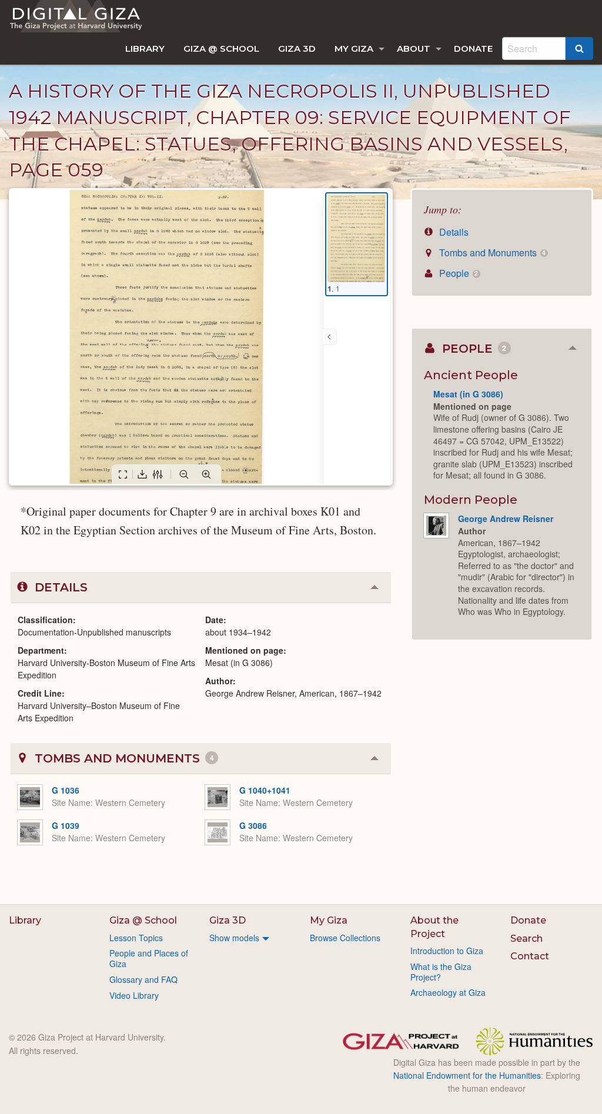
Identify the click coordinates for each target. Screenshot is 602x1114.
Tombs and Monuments (491, 252)
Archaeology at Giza (448, 992)
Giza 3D (297, 48)
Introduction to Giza (446, 950)
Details (453, 232)
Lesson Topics (136, 938)
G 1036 (65, 790)
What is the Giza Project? (440, 972)
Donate (473, 48)
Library (145, 48)
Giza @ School (221, 48)
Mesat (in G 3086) (468, 394)
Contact (529, 956)
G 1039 (65, 825)
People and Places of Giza (148, 958)
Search (526, 938)
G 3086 (253, 825)
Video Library (134, 995)
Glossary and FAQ (143, 979)
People (457, 273)
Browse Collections (345, 938)
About (413, 48)
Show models (234, 937)
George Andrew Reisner (505, 518)
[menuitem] (145, 48)
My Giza (354, 48)
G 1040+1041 (264, 790)
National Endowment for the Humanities (467, 1075)
